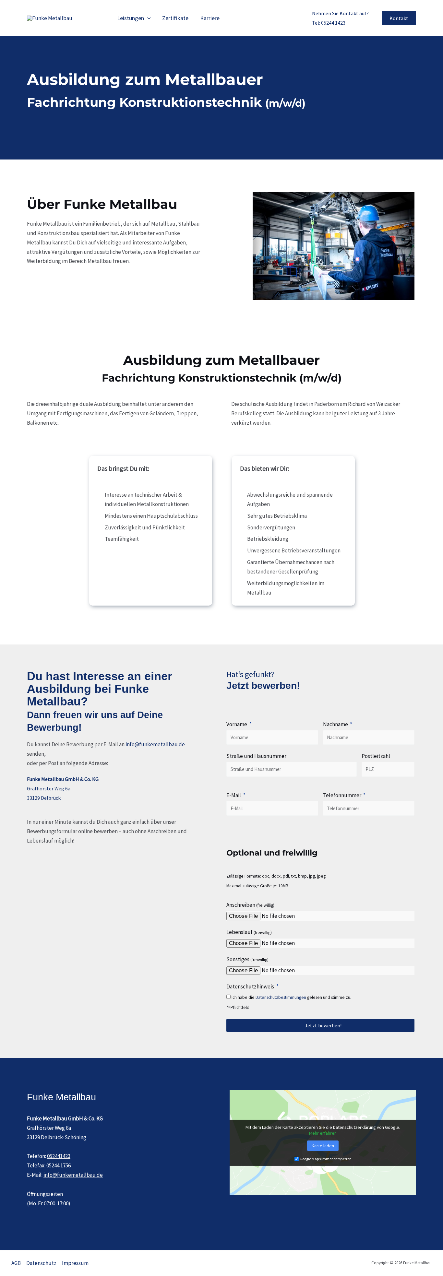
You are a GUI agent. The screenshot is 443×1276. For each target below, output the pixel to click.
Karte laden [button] (323, 1146)
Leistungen (130, 18)
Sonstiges (247, 959)
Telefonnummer (342, 795)
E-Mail (234, 795)
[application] (147, 18)
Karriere (210, 18)
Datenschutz (41, 1263)
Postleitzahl (376, 756)
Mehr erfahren (323, 1133)
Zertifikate (175, 18)
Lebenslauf (249, 932)
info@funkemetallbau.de (155, 744)
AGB (16, 1263)
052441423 (58, 1156)
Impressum (75, 1263)
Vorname (237, 724)
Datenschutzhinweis (250, 986)
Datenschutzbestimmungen (281, 997)
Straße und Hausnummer (256, 756)
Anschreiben (276, 891)
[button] (399, 18)
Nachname (336, 724)
